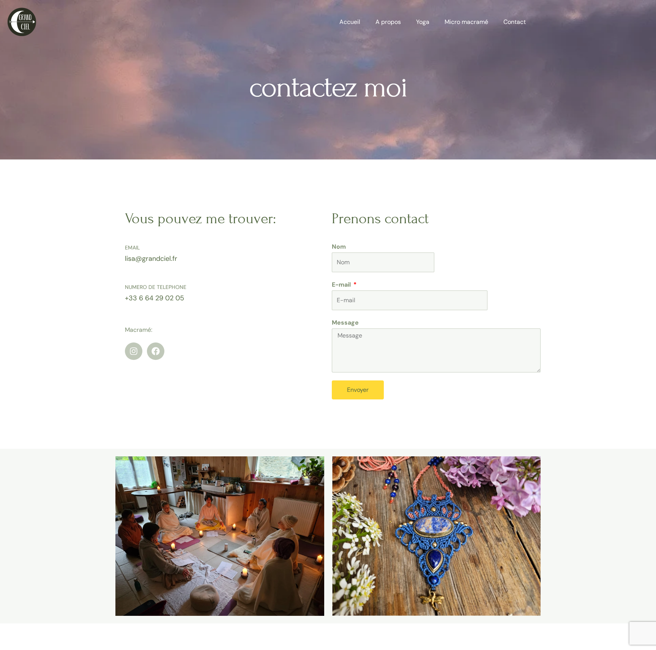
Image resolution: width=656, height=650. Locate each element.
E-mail (342, 285)
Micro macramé (466, 22)
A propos (388, 22)
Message (345, 323)
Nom (339, 247)
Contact (514, 22)
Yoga (422, 22)
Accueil (349, 22)
